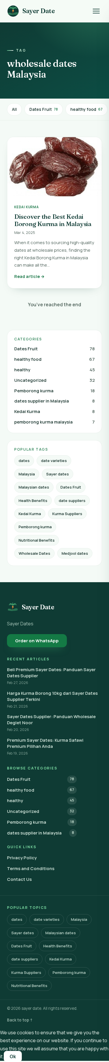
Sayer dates (57, 474)
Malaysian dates (34, 487)
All (14, 109)
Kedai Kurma (54, 411)
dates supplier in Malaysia (54, 401)
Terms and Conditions (30, 868)
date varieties (54, 460)
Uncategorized (54, 380)
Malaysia (27, 474)
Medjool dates (75, 553)
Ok (13, 1056)
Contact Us (19, 879)
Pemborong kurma (54, 391)
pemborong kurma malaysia (54, 422)
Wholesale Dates (34, 553)
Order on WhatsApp (37, 641)
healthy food (86, 109)
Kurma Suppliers (67, 513)
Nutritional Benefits (37, 540)
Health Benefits (33, 500)
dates (24, 460)
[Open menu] (96, 11)
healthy (54, 370)
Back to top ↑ (20, 1020)
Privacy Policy (22, 858)
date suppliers (72, 500)
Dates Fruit (43, 109)
